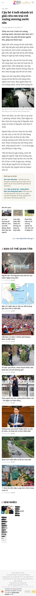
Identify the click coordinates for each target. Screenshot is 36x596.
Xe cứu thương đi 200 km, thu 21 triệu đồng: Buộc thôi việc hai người (6, 226)
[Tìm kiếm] (33, 2)
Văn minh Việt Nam (10, 179)
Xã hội (5, 9)
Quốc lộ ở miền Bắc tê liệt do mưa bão (16, 460)
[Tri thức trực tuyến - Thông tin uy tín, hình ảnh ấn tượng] (22, 2)
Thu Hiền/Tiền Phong (24, 238)
